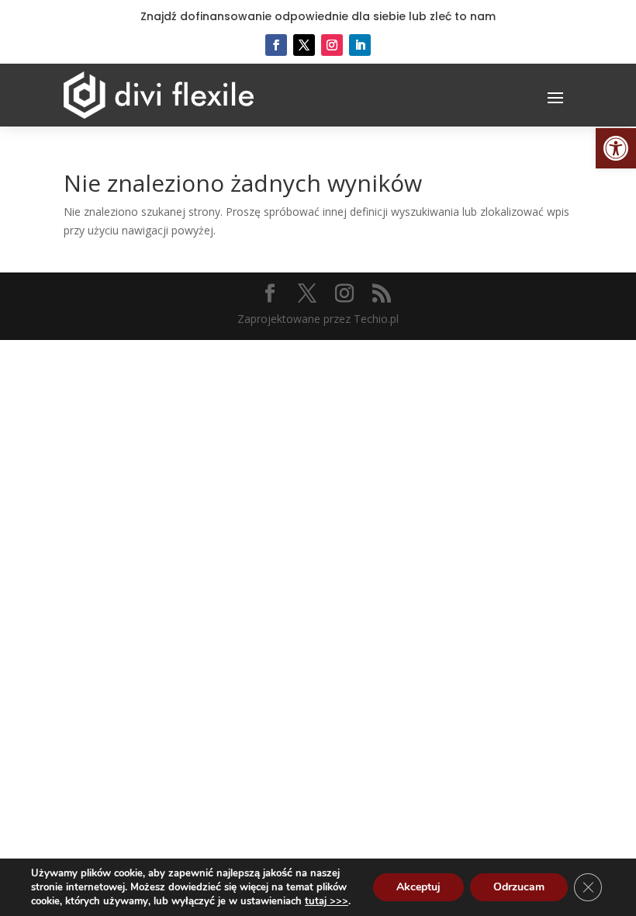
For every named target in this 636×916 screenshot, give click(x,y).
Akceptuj (418, 887)
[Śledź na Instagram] (332, 45)
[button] (616, 148)
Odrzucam (518, 887)
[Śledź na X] (304, 45)
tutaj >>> (326, 901)
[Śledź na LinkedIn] (360, 45)
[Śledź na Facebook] (276, 45)
